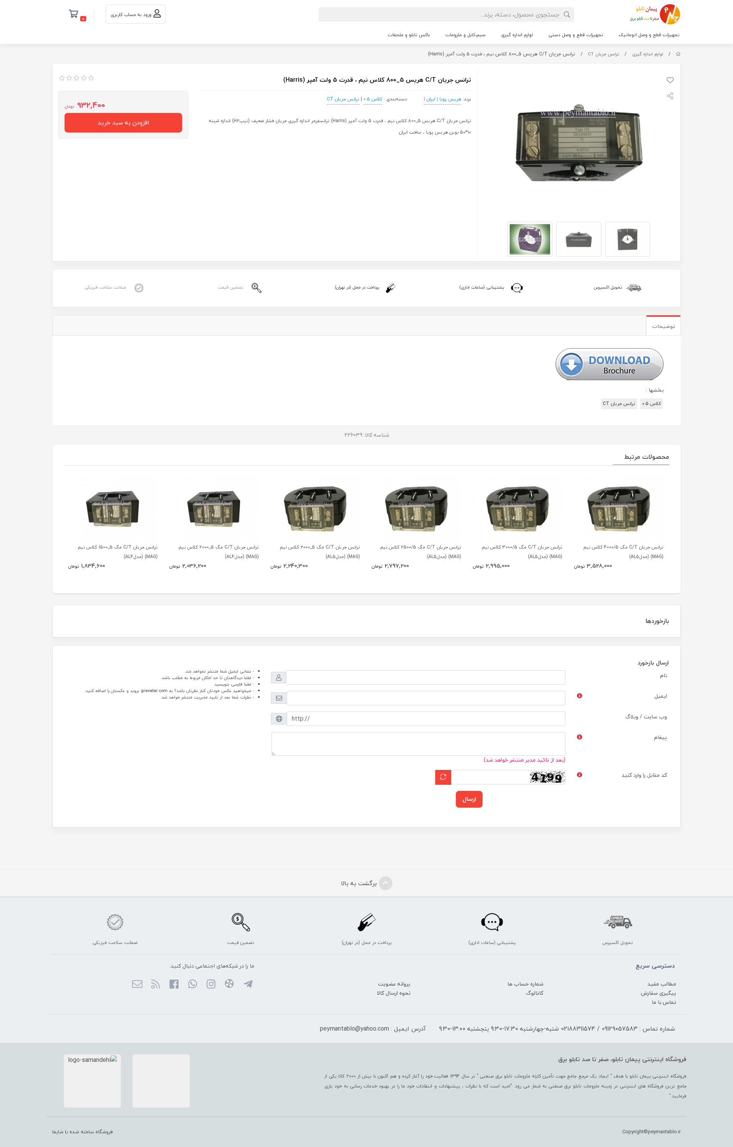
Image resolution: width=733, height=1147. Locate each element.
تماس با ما (664, 1002)
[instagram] (211, 985)
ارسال (469, 799)
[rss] (155, 985)
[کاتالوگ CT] (609, 363)
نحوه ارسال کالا (393, 993)
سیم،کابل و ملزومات (466, 35)
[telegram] (247, 985)
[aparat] (229, 985)
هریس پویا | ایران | (442, 99)
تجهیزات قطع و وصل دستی (576, 35)
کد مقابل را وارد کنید (644, 775)
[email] (137, 985)
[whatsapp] (192, 985)
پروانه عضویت (394, 984)
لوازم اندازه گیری (517, 35)
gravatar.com (154, 690)
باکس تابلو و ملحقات (409, 35)
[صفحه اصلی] (678, 54)
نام (663, 675)
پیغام (660, 737)
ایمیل (660, 696)
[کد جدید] (443, 777)
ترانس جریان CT (603, 54)
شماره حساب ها (525, 984)
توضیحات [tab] (663, 326)
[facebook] (174, 985)
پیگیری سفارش (658, 993)
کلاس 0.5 (372, 99)
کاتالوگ (534, 993)
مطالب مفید (661, 984)
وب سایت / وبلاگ (646, 716)
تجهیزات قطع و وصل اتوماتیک (649, 35)
